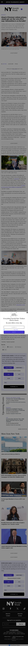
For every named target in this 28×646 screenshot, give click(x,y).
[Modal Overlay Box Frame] (14, 323)
